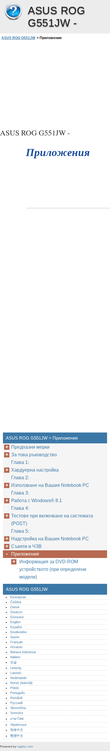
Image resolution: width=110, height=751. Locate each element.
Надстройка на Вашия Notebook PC (50, 538)
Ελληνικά (16, 617)
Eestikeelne (18, 632)
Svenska (16, 713)
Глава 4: (20, 508)
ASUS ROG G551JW (13, 12)
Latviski (15, 673)
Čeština (15, 602)
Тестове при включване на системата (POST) (52, 519)
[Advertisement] (55, 83)
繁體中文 (16, 735)
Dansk (15, 607)
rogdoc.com (25, 746)
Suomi (14, 637)
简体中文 (16, 730)
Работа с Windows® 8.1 (36, 500)
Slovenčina (18, 708)
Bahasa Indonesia (23, 652)
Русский (16, 703)
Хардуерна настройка (35, 469)
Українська (18, 724)
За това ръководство (34, 454)
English (15, 622)
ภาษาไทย (17, 718)
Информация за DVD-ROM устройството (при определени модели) (52, 569)
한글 (13, 662)
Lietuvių (15, 668)
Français (16, 642)
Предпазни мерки (30, 447)
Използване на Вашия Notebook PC (50, 485)
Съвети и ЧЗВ (26, 546)
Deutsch (16, 612)
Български (18, 597)
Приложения (25, 553)
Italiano (15, 657)
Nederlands (18, 678)
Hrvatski (16, 647)
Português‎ (17, 693)
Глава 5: (20, 531)
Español (16, 627)
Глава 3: (20, 492)
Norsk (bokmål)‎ (21, 683)
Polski (14, 688)
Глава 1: (20, 462)
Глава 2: (20, 477)
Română (16, 698)
